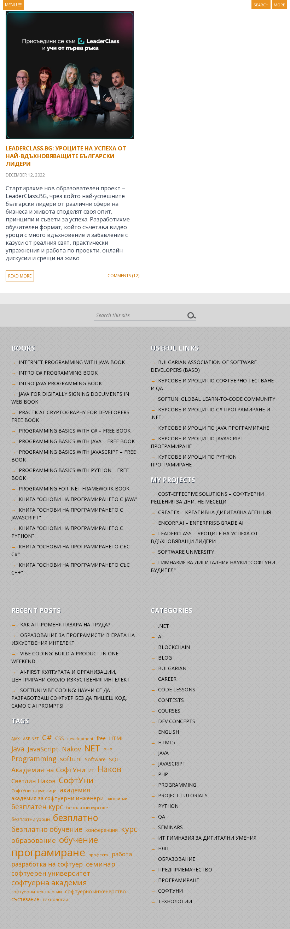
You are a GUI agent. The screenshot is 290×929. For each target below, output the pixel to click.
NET (92, 748)
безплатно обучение (46, 829)
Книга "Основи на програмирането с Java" (78, 499)
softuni (71, 759)
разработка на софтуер (47, 864)
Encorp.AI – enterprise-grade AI (200, 522)
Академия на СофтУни (48, 769)
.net (163, 626)
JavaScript (43, 748)
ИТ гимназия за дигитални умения (207, 837)
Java (17, 749)
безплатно (75, 817)
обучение (78, 839)
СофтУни (76, 780)
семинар (100, 864)
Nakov (71, 749)
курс (129, 828)
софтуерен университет (50, 873)
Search (261, 4)
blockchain (174, 647)
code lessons (176, 689)
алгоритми (117, 798)
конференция (102, 830)
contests (171, 700)
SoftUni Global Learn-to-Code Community (216, 398)
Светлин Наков (33, 781)
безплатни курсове (87, 808)
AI (160, 636)
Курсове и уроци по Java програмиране (213, 427)
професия (98, 854)
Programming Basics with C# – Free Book (74, 430)
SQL (114, 759)
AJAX (15, 738)
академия (75, 790)
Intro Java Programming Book (60, 383)
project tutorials (183, 795)
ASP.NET (31, 738)
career (167, 678)
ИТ (91, 770)
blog (165, 657)
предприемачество (185, 869)
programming (177, 784)
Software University (186, 551)
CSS (59, 738)
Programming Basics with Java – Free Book (77, 441)
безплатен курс (37, 806)
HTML (116, 738)
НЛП (163, 848)
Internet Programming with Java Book (72, 362)
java (163, 753)
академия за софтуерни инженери (57, 798)
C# (47, 737)
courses (169, 710)
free (101, 738)
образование (33, 840)
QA (161, 816)
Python (168, 806)
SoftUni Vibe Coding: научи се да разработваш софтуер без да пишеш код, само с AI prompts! (69, 698)
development (80, 738)
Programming (34, 758)
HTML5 (166, 742)
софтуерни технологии (36, 892)
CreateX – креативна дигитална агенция (214, 512)
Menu (13, 5)
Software (95, 759)
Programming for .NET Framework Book (74, 488)
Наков (109, 769)
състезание (25, 899)
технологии (55, 900)
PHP (108, 750)
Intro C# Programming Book (58, 372)
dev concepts (176, 721)
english (168, 731)
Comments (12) (123, 276)
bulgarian (172, 668)
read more (19, 276)
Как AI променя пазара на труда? (65, 624)
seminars (170, 827)
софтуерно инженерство (95, 891)
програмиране (48, 852)
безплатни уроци (30, 819)
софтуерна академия (49, 882)
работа (122, 854)
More (279, 4)
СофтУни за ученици (34, 791)
